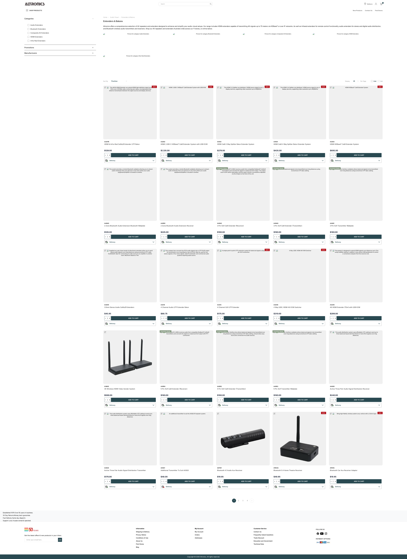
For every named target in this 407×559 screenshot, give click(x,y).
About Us (139, 541)
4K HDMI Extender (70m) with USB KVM (345, 307)
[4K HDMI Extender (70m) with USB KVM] (356, 275)
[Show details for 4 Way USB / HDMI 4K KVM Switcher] (299, 275)
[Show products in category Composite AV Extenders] (277, 43)
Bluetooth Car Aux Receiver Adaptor (343, 470)
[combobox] (186, 4)
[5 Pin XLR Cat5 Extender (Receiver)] (186, 357)
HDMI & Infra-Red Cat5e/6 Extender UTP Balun (122, 144)
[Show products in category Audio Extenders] (137, 43)
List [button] (381, 81)
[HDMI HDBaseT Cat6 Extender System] (356, 112)
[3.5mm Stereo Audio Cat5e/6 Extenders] (130, 275)
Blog (137, 547)
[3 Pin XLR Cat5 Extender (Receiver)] (243, 194)
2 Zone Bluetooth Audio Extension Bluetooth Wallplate (124, 226)
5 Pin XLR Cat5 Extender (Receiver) (174, 389)
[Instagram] (326, 533)
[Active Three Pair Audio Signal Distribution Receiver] (356, 357)
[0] (381, 4)
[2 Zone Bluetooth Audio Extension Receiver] (186, 194)
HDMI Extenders (320, 51)
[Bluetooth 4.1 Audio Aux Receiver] (243, 438)
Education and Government (263, 541)
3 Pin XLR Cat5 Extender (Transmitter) (288, 226)
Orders (197, 535)
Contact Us (368, 10)
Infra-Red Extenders (112, 73)
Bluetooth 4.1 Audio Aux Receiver (229, 470)
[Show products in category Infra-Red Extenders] (137, 65)
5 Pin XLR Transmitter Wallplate (285, 389)
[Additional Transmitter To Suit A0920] (186, 438)
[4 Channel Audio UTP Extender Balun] (186, 275)
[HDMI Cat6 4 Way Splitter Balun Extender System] (299, 112)
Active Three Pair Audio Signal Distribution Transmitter (125, 470)
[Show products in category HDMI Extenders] (347, 43)
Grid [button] (375, 81)
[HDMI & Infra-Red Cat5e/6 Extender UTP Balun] (130, 112)
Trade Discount (259, 538)
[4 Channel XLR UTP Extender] (243, 275)
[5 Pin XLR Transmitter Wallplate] (299, 357)
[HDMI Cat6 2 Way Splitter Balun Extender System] (243, 112)
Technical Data (259, 544)
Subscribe (60, 540)
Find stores (379, 10)
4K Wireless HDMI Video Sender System (119, 389)
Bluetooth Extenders (182, 51)
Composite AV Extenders (254, 51)
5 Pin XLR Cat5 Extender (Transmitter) (231, 389)
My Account (199, 532)
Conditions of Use (142, 538)
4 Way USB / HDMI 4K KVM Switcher (287, 307)
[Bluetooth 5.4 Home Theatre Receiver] (299, 438)
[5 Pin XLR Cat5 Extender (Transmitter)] (243, 357)
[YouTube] (322, 533)
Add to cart (133, 155)
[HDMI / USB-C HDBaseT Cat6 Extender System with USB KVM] (186, 112)
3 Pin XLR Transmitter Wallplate (342, 226)
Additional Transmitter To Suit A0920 (175, 470)
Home (105, 17)
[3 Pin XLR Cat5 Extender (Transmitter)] (299, 194)
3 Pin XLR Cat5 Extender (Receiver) (230, 226)
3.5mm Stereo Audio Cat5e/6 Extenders (119, 307)
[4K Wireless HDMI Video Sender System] (130, 357)
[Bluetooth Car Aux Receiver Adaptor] (356, 438)
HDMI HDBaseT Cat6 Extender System (344, 144)
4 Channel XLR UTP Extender (228, 307)
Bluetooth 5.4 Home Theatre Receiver (288, 470)
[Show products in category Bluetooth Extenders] (207, 43)
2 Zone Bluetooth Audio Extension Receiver (177, 226)
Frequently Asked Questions (263, 535)
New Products (357, 10)
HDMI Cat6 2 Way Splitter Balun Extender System (235, 144)
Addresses (198, 538)
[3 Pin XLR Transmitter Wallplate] (356, 194)
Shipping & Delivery (143, 532)
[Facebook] (318, 533)
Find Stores (140, 544)
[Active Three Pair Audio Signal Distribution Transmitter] (130, 438)
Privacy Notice (141, 535)
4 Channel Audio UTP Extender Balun (175, 307)
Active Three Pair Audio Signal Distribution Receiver (350, 389)
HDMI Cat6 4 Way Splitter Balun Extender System (292, 144)
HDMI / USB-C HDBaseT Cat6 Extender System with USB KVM (184, 144)
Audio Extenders (111, 51)
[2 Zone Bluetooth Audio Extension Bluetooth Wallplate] (130, 194)
